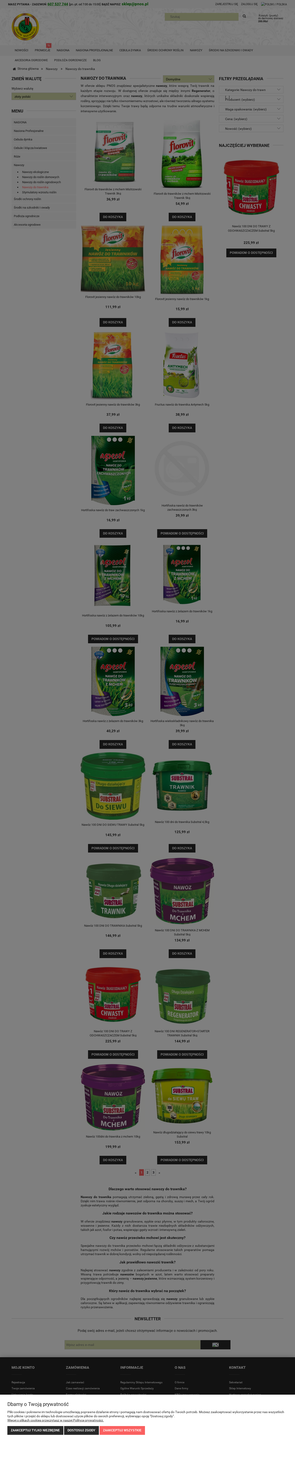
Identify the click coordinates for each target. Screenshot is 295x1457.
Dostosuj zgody (81, 1430)
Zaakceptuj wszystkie (122, 1430)
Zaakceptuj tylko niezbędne (35, 1430)
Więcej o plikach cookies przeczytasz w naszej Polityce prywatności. (55, 1420)
